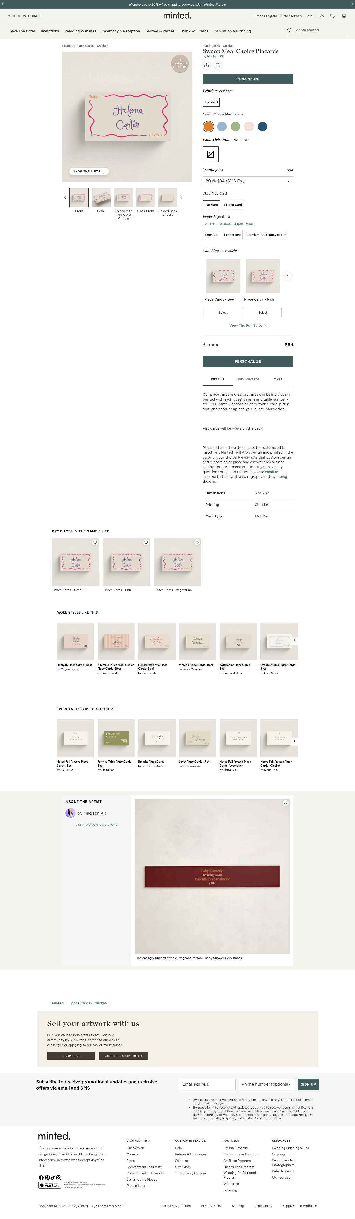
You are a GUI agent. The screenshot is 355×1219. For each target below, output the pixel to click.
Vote (308, 16)
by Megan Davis (67, 669)
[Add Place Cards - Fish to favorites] (146, 542)
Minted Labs (136, 1185)
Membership (281, 1177)
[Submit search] (290, 30)
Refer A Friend (282, 1171)
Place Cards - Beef (67, 590)
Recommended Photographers (283, 1162)
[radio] (211, 102)
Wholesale (231, 1183)
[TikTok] (53, 1177)
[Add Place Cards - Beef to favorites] (95, 542)
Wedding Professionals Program (240, 1175)
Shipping (181, 1160)
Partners (231, 1140)
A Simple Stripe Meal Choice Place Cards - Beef (116, 666)
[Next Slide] (287, 276)
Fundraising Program (239, 1166)
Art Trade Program (237, 1160)
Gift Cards (183, 1166)
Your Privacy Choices (190, 1173)
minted (14, 16)
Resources (281, 1140)
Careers (132, 1154)
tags (278, 379)
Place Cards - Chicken (89, 1003)
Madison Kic (216, 56)
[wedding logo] (177, 15)
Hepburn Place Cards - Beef (74, 665)
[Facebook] (41, 1177)
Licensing (230, 1190)
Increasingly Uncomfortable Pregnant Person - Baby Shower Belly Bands (189, 958)
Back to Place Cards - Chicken (86, 46)
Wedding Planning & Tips (290, 1148)
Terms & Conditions (176, 1205)
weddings (32, 16)
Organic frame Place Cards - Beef (278, 666)
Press (131, 1160)
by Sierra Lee (65, 770)
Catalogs (278, 1154)
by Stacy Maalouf (190, 669)
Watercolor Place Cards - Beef (235, 666)
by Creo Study (147, 673)
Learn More (71, 1056)
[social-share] (206, 65)
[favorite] (218, 65)
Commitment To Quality (144, 1166)
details (218, 379)
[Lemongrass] (235, 126)
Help (178, 1148)
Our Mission (135, 1148)
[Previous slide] (65, 197)
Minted (58, 1003)
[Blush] (249, 126)
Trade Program (266, 16)
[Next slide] (181, 197)
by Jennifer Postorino (151, 766)
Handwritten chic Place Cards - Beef (152, 666)
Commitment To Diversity (145, 1173)
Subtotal (211, 344)
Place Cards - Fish (118, 590)
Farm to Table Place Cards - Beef (115, 763)
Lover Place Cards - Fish (194, 761)
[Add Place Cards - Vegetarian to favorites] (197, 542)
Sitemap (238, 1205)
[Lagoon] (222, 126)
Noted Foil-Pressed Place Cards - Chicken (276, 763)
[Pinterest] (47, 1177)
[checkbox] (223, 312)
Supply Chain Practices (300, 1205)
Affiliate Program (236, 1148)
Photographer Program (240, 1154)
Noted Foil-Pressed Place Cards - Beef (72, 763)
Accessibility (263, 1205)
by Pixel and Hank (231, 673)
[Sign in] (322, 16)
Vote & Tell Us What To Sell (123, 1056)
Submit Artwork (291, 16)
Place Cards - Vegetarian (174, 590)
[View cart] (343, 16)
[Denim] (262, 126)
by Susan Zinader (108, 673)
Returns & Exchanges (190, 1154)
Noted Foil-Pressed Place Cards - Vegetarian (235, 763)
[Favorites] (333, 16)
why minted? (248, 379)
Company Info (138, 1140)
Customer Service (190, 1140)
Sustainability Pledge (142, 1179)
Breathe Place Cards (151, 761)
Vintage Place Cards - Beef (196, 665)
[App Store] (49, 1187)
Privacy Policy (211, 1205)
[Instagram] (59, 1177)
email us (272, 472)
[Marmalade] (208, 126)
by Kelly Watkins (189, 766)
